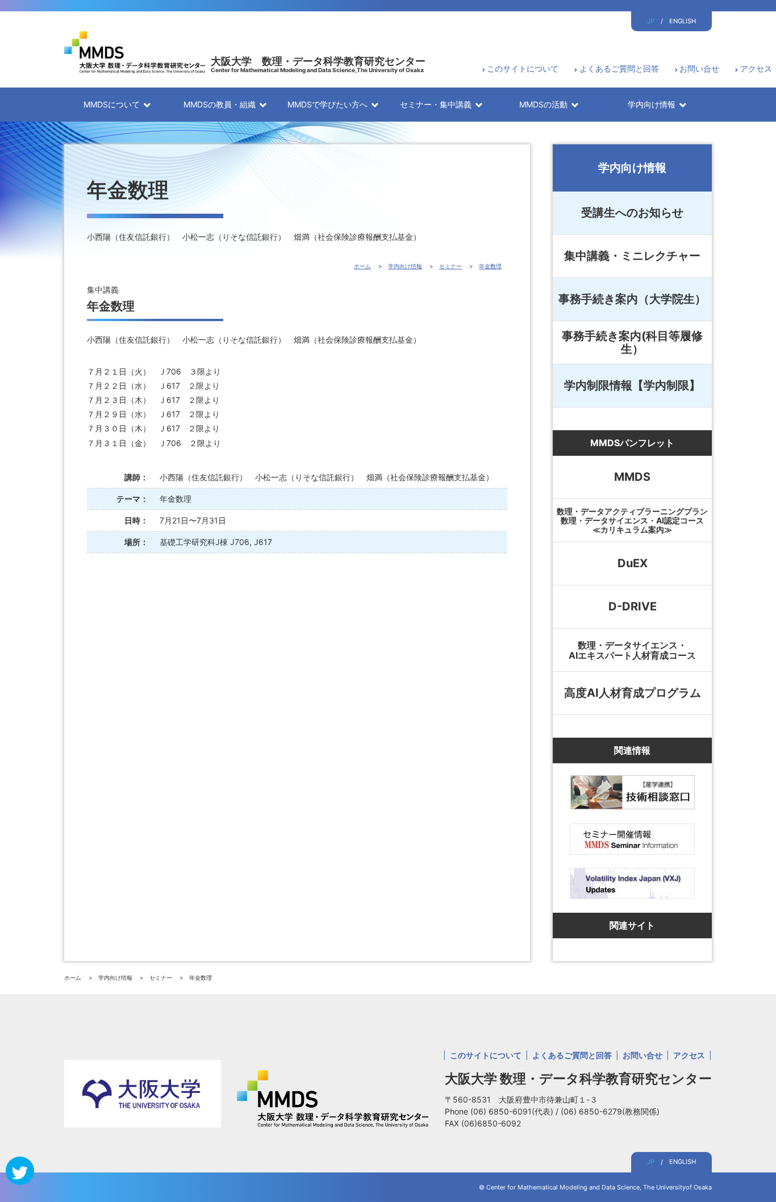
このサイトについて (522, 68)
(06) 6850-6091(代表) (513, 1111)
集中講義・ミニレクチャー (632, 256)
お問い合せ (699, 68)
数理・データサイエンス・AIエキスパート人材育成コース (632, 650)
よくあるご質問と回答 (619, 68)
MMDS (632, 477)
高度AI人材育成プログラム (632, 693)
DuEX (633, 563)
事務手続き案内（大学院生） (632, 299)
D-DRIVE (632, 606)
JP (650, 21)
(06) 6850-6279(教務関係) (610, 1111)
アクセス (756, 68)
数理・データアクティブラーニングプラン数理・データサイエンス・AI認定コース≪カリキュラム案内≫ (632, 520)
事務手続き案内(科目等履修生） (632, 342)
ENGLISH (682, 21)
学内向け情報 (632, 167)
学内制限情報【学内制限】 (632, 385)
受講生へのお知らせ (632, 212)
